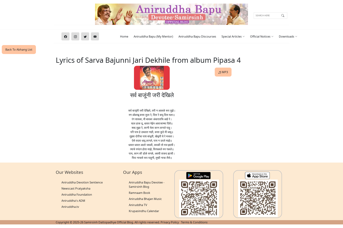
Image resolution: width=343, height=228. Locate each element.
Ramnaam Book (139, 193)
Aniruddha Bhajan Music (145, 199)
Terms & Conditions (194, 222)
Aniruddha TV (138, 205)
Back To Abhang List (18, 50)
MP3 (224, 72)
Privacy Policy (170, 222)
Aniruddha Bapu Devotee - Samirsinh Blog (146, 184)
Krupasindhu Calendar (144, 211)
